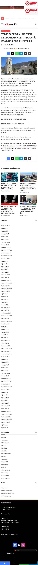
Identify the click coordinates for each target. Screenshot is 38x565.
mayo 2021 (5, 397)
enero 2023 (5, 343)
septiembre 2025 (7, 255)
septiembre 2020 (7, 419)
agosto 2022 (6, 356)
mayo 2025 (5, 266)
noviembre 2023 (7, 315)
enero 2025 (5, 277)
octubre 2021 (6, 384)
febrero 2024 (6, 307)
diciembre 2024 (6, 280)
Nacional (4, 448)
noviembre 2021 (6, 381)
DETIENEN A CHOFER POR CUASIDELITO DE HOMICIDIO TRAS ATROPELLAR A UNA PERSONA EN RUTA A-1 (8, 210)
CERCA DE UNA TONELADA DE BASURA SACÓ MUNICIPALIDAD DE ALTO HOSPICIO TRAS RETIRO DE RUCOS (28, 187)
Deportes (5, 440)
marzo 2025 (5, 272)
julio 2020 (5, 425)
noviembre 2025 (7, 250)
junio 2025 (5, 264)
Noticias (4, 451)
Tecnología (5, 473)
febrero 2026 (6, 242)
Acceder (4, 488)
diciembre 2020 (6, 411)
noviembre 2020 (7, 414)
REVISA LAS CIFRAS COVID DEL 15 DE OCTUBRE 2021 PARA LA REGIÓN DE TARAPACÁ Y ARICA (9, 186)
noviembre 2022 (7, 348)
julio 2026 (5, 228)
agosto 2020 (6, 422)
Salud (4, 467)
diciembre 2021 (6, 378)
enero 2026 (5, 245)
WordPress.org (6, 496)
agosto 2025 (6, 258)
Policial (4, 456)
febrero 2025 (6, 275)
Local (3, 445)
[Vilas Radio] (11, 24)
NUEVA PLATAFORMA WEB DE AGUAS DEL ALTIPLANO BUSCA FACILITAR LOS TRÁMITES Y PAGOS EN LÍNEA (28, 210)
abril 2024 (5, 302)
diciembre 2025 (6, 247)
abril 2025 (5, 269)
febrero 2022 (6, 373)
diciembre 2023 (6, 313)
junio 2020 (5, 427)
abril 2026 (5, 236)
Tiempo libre (5, 478)
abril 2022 (5, 367)
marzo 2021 (5, 403)
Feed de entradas (7, 490)
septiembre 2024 (7, 288)
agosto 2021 (5, 389)
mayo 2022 (5, 365)
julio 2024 (5, 294)
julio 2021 (5, 392)
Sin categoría (5, 31)
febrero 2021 (6, 406)
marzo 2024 (5, 305)
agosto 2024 (6, 291)
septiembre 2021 (7, 386)
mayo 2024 (5, 299)
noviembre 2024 (7, 283)
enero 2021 (5, 408)
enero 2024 (5, 310)
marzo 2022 (5, 370)
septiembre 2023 (7, 321)
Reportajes (5, 464)
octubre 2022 (6, 351)
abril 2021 (5, 400)
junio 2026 (5, 231)
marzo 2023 (5, 337)
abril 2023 (5, 335)
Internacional (6, 442)
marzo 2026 (5, 239)
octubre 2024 (6, 285)
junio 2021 (5, 395)
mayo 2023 (5, 332)
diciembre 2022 (6, 346)
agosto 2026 (6, 225)
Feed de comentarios (8, 493)
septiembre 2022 (7, 354)
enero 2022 (5, 376)
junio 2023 (5, 329)
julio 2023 (5, 326)
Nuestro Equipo (6, 453)
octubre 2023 (6, 318)
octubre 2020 (6, 416)
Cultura (4, 437)
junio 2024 (5, 296)
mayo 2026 (5, 234)
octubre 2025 (6, 253)
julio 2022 (5, 359)
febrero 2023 (6, 340)
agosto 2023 (6, 324)
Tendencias (5, 475)
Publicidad (5, 459)
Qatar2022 (5, 462)
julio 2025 (5, 261)
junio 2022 (5, 362)
